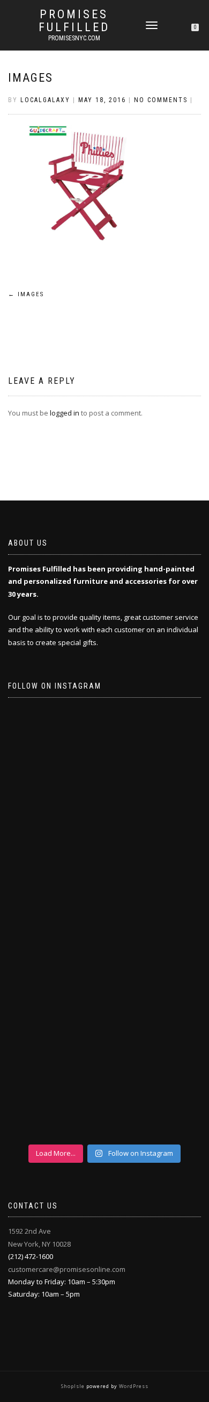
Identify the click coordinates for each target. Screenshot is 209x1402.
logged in (64, 413)
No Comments (161, 100)
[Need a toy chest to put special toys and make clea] (104, 978)
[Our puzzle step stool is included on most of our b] (104, 870)
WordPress (132, 1386)
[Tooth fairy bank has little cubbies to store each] (104, 762)
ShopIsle (73, 1386)
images (30, 77)
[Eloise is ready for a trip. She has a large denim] (104, 1085)
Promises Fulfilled (74, 21)
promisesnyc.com (74, 38)
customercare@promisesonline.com (66, 1269)
